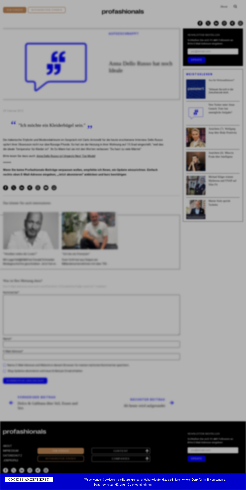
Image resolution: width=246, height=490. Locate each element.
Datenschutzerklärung (109, 484)
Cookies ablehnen (140, 484)
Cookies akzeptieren (28, 479)
